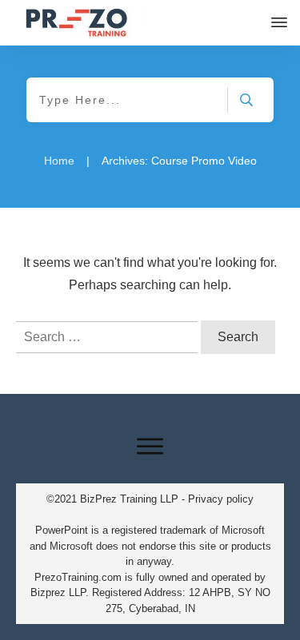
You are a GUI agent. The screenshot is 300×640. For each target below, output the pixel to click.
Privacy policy (221, 499)
